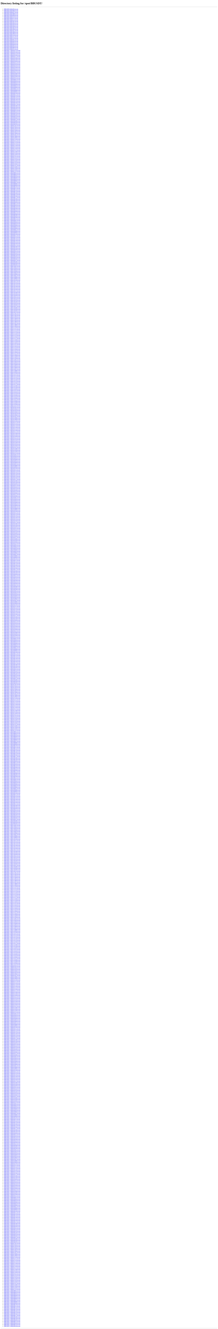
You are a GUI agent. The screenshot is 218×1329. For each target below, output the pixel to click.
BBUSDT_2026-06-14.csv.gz (12, 1217)
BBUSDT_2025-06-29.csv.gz (12, 681)
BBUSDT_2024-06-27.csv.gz (12, 119)
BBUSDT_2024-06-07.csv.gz (12, 88)
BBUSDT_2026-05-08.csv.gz (12, 1160)
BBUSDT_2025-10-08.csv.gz (12, 836)
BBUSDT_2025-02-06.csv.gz (12, 462)
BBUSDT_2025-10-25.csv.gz (12, 862)
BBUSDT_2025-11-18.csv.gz (12, 898)
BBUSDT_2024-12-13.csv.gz (12, 378)
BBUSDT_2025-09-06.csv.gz (12, 787)
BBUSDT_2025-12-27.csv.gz (12, 958)
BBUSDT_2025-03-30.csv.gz (12, 542)
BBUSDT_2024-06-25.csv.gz (12, 116)
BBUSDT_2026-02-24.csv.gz (12, 1049)
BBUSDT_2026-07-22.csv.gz (12, 1275)
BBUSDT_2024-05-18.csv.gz (12, 58)
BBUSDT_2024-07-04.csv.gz (12, 130)
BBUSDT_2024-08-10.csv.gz (12, 186)
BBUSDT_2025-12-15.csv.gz (12, 940)
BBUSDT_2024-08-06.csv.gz (12, 180)
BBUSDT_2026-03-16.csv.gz (12, 1079)
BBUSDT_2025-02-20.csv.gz (12, 483)
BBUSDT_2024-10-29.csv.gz (12, 309)
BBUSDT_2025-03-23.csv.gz (12, 531)
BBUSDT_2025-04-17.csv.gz (12, 569)
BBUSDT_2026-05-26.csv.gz (12, 1188)
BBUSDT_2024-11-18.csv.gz (12, 340)
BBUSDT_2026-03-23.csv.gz (12, 1090)
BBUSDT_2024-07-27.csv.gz (12, 165)
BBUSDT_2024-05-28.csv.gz (12, 73)
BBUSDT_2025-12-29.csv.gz (12, 961)
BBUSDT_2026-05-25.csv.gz (12, 1186)
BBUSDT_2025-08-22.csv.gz (12, 764)
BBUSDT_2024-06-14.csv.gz (12, 99)
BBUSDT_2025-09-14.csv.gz (12, 799)
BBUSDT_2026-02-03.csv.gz (12, 1016)
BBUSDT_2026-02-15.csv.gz (12, 1035)
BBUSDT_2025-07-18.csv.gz (12, 710)
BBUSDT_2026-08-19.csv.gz (12, 1318)
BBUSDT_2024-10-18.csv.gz (12, 292)
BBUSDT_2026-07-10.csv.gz (12, 1257)
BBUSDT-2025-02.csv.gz (11, 23)
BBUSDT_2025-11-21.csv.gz (12, 903)
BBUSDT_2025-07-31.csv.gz (12, 730)
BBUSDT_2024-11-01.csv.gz (12, 314)
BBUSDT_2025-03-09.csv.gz (12, 510)
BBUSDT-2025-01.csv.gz (11, 21)
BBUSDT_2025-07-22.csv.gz (12, 716)
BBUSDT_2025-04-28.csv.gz (12, 586)
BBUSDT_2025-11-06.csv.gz (12, 880)
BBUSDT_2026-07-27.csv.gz (12, 1283)
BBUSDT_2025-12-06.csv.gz (12, 926)
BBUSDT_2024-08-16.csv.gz (12, 196)
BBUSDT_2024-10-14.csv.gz (12, 286)
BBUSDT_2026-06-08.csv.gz (12, 1208)
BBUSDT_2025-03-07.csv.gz (12, 506)
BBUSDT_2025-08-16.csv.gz (12, 755)
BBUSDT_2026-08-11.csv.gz (12, 1306)
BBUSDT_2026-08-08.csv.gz (12, 1301)
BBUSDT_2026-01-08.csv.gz (12, 977)
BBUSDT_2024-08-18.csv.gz (12, 199)
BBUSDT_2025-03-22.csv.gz (12, 529)
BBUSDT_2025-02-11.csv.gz (12, 470)
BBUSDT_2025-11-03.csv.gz (12, 876)
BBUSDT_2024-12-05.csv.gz (12, 366)
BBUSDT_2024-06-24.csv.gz (12, 114)
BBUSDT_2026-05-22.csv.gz (12, 1182)
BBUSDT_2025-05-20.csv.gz (12, 620)
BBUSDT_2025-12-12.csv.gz (12, 935)
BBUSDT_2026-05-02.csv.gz (12, 1151)
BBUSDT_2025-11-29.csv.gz (12, 915)
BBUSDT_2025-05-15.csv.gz (12, 612)
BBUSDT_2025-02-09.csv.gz (12, 467)
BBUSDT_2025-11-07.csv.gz (12, 882)
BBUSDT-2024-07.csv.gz (11, 12)
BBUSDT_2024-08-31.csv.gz (12, 219)
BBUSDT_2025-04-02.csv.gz (12, 546)
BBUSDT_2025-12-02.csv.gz (12, 920)
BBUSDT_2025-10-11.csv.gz (12, 840)
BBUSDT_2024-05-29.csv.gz (12, 75)
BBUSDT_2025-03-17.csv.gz (12, 522)
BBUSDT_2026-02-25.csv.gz (12, 1050)
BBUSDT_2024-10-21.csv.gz (12, 297)
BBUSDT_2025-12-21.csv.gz (12, 949)
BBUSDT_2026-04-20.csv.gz (12, 1133)
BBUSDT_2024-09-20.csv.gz (12, 249)
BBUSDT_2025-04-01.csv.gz (12, 545)
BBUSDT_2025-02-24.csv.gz (12, 490)
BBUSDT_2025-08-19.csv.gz (12, 759)
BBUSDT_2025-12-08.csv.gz (12, 929)
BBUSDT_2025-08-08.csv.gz (12, 742)
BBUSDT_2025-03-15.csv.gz (12, 519)
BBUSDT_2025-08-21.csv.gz (12, 762)
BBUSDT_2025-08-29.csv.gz (12, 774)
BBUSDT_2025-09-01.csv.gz (12, 779)
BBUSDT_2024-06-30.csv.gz (12, 124)
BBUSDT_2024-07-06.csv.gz (12, 133)
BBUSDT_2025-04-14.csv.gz (12, 565)
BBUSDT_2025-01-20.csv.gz (12, 436)
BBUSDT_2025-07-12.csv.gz (12, 701)
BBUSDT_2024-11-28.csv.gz (12, 355)
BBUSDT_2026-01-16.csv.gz (12, 989)
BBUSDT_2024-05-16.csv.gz (12, 55)
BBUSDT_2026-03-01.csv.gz (12, 1056)
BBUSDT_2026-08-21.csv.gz (12, 1321)
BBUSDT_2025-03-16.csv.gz (12, 520)
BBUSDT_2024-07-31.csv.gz (12, 171)
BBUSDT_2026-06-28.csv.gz (12, 1238)
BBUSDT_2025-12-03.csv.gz (12, 921)
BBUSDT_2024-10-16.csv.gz (12, 289)
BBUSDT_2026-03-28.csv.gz (12, 1098)
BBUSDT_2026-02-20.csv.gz (12, 1042)
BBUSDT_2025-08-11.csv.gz (12, 747)
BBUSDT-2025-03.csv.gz (11, 24)
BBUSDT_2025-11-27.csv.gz (12, 912)
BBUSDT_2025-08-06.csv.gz (12, 739)
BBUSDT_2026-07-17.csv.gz (12, 1268)
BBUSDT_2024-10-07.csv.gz (12, 275)
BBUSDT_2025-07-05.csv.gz (12, 690)
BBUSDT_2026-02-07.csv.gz (12, 1023)
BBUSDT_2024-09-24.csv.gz (12, 255)
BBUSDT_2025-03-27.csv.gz (12, 537)
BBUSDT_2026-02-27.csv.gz (12, 1053)
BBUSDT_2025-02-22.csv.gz (12, 487)
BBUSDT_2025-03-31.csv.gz (12, 543)
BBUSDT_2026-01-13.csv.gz (12, 984)
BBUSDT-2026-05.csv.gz (11, 46)
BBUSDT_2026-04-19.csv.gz (12, 1131)
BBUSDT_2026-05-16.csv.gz (12, 1173)
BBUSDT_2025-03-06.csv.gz (12, 505)
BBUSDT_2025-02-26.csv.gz (12, 493)
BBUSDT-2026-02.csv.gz (11, 41)
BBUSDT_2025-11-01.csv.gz (12, 872)
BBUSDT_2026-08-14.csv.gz (12, 1310)
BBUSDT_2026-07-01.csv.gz (12, 1243)
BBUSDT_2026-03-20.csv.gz (12, 1085)
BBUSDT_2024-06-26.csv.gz (12, 118)
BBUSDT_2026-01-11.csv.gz (12, 981)
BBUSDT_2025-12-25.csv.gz (12, 955)
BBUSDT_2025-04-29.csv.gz (12, 588)
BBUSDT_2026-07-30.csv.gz (12, 1287)
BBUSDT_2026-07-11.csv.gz (12, 1258)
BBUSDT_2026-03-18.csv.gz (12, 1082)
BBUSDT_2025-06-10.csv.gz (12, 652)
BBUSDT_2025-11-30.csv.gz (12, 917)
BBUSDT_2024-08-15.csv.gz (12, 194)
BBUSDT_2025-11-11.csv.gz (12, 888)
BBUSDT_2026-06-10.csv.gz (12, 1211)
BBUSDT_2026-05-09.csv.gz (12, 1162)
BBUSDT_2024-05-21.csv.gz (12, 62)
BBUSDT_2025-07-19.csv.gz (12, 712)
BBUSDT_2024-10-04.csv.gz (12, 271)
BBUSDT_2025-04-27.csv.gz (12, 585)
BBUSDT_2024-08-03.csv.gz (12, 176)
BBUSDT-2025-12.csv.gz (11, 38)
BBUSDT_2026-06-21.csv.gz (12, 1228)
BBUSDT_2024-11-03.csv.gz (12, 317)
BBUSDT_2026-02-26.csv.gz (12, 1052)
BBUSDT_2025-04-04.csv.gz (12, 549)
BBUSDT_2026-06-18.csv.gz (12, 1223)
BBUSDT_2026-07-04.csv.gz (12, 1248)
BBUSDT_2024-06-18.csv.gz (12, 105)
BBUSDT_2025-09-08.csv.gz (12, 790)
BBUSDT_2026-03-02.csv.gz (12, 1058)
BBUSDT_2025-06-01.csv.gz (12, 638)
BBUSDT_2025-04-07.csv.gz (12, 554)
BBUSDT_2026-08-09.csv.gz (12, 1303)
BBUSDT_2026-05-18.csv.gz (12, 1176)
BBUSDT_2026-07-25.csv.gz (12, 1280)
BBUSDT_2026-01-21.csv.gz (12, 996)
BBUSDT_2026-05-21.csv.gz (12, 1180)
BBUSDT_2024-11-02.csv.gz (12, 315)
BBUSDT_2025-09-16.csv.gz (12, 802)
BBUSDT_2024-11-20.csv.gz (12, 343)
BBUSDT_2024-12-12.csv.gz (12, 376)
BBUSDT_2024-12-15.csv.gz (12, 381)
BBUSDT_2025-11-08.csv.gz (12, 883)
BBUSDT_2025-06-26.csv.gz (12, 676)
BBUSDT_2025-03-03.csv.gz (12, 500)
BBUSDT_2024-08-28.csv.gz (12, 214)
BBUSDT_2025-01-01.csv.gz (12, 407)
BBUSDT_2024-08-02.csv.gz (12, 174)
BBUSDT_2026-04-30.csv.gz (12, 1148)
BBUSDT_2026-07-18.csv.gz (12, 1269)
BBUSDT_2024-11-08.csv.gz (12, 324)
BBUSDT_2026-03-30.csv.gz (12, 1101)
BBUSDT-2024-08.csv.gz (11, 13)
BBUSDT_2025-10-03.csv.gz (12, 828)
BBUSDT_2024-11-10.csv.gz (12, 327)
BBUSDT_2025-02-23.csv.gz (12, 488)
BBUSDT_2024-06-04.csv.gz (12, 84)
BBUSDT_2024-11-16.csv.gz (12, 336)
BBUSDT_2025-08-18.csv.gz (12, 758)
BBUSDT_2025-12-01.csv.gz (12, 918)
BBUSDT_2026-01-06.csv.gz (12, 974)
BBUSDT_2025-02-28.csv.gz (12, 496)
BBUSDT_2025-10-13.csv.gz (12, 843)
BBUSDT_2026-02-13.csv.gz (12, 1032)
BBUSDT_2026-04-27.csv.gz (12, 1143)
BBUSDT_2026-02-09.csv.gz (12, 1026)
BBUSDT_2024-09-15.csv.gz (12, 242)
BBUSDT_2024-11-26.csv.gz (12, 352)
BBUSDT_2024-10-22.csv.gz (12, 298)
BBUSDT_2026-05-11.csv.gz (12, 1165)
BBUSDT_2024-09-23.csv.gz (12, 254)
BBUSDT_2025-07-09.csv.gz (12, 696)
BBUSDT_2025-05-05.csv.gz (12, 597)
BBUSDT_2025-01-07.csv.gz (12, 416)
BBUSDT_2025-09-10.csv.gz (12, 793)
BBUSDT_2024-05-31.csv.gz (12, 78)
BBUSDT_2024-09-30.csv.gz (12, 265)
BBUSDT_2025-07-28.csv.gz (12, 725)
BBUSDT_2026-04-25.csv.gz (12, 1140)
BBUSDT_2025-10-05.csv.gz (12, 831)
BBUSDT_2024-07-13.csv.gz (12, 144)
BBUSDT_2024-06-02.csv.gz (12, 81)
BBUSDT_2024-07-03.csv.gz (12, 128)
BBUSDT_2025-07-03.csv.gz (12, 687)
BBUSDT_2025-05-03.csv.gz (12, 594)
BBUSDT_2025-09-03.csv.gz (12, 782)
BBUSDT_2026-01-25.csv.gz (12, 1003)
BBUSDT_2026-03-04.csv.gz (12, 1061)
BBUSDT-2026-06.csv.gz (11, 47)
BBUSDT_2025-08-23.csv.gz (12, 765)
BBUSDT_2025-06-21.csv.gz (12, 669)
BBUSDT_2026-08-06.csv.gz (12, 1298)
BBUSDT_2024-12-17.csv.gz (12, 384)
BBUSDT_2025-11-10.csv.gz (12, 886)
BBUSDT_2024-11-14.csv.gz (12, 333)
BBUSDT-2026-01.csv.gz (11, 39)
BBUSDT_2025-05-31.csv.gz (12, 637)
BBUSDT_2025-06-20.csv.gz (12, 667)
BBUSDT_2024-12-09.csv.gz (12, 372)
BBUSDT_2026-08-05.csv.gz (12, 1297)
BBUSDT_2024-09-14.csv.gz (12, 240)
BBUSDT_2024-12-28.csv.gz (12, 401)
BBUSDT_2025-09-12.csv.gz (12, 796)
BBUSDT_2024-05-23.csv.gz (12, 65)
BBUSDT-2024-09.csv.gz (11, 15)
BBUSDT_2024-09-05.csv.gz (12, 226)
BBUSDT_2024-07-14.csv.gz (12, 145)
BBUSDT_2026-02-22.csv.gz (12, 1045)
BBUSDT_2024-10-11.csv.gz (12, 281)
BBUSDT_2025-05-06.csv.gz (12, 598)
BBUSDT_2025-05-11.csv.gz (12, 606)
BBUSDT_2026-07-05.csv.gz (12, 1249)
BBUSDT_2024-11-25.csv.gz (12, 350)
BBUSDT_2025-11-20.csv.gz (12, 902)
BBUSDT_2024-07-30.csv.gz (12, 170)
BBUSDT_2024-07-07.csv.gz (12, 134)
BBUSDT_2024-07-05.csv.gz (12, 131)
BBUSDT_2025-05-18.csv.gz (12, 617)
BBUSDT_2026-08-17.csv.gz (12, 1315)
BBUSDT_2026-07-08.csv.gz (12, 1254)
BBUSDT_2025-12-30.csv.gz (12, 963)
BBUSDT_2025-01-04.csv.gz (12, 412)
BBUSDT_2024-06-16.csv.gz (12, 102)
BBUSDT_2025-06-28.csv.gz (12, 679)
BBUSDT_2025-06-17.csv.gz (12, 663)
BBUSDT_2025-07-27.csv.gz (12, 724)
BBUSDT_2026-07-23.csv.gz (12, 1277)
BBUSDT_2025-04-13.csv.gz (12, 563)
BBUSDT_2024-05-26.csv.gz (12, 70)
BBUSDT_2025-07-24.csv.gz (12, 719)
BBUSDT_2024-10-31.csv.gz (12, 312)
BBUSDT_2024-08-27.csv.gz (12, 212)
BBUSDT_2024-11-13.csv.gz (12, 332)
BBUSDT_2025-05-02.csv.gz (12, 592)
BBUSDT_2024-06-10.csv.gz (12, 93)
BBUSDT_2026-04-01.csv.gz (12, 1104)
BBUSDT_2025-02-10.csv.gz (12, 468)
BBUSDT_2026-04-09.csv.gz (12, 1116)
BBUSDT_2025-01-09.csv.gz (12, 419)
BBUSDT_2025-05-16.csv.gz (12, 614)
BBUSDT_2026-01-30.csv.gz (12, 1010)
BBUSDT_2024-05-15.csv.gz (12, 53)
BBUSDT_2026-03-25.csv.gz (12, 1093)
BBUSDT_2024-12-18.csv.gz (12, 385)
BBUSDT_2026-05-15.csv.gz (12, 1171)
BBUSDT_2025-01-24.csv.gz (12, 442)
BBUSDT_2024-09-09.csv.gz (12, 232)
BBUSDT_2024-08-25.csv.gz (12, 209)
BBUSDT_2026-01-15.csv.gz (12, 987)
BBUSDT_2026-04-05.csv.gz (12, 1110)
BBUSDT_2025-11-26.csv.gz (12, 911)
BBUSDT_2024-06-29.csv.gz (12, 122)
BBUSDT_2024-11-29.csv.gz (12, 356)
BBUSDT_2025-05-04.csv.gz (12, 595)
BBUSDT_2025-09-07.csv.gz (12, 788)
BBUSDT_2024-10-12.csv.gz (12, 283)
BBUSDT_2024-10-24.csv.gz (12, 301)
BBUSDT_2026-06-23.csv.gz (12, 1231)
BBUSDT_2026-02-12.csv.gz (12, 1030)
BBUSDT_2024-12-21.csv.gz (12, 390)
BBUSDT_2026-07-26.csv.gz (12, 1281)
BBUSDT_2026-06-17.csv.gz (12, 1222)
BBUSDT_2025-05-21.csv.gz (12, 621)
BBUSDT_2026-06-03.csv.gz (12, 1200)
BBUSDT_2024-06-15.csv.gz (12, 101)
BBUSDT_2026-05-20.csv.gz (12, 1179)
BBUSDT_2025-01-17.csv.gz (12, 431)
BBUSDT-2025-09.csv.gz (11, 33)
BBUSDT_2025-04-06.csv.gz (12, 552)
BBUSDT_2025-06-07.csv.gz (12, 647)
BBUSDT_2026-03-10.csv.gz (12, 1070)
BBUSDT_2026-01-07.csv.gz (12, 975)
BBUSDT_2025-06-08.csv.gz (12, 649)
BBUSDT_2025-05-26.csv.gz (12, 629)
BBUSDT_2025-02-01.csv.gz (12, 454)
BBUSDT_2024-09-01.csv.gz (12, 220)
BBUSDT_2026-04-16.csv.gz (12, 1127)
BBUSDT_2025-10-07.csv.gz (12, 834)
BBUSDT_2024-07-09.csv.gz (12, 137)
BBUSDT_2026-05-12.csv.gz (12, 1166)
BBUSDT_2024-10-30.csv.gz (12, 310)
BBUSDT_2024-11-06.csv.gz (12, 321)
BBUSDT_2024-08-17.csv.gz (12, 197)
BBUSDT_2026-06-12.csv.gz (12, 1214)
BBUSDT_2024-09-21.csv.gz (12, 251)
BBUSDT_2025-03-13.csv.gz (12, 516)
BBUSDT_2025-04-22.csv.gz (12, 577)
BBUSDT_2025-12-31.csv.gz (12, 964)
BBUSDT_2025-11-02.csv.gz (12, 874)
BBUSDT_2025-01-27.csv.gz (12, 447)
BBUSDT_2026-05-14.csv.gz (12, 1170)
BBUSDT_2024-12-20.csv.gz (12, 389)
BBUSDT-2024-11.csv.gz (11, 18)
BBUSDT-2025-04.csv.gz (11, 26)
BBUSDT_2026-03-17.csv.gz (12, 1081)
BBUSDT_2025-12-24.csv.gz (12, 954)
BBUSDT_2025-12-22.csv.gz (12, 951)
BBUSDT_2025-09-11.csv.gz (12, 794)
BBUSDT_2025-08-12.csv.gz (12, 748)
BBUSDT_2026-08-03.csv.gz (12, 1294)
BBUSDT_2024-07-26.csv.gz (12, 163)
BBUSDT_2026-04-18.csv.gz (12, 1130)
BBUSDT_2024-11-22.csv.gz (12, 346)
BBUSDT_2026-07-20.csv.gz (12, 1272)
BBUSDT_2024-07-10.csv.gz (12, 139)
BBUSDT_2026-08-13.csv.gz (12, 1309)
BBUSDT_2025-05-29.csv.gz (12, 634)
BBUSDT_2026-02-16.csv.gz (12, 1036)
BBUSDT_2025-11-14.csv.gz (12, 892)
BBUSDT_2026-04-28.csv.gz (12, 1145)
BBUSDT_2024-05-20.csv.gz (12, 61)
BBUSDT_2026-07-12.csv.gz (12, 1260)
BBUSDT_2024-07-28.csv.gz (12, 167)
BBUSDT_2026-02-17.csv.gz (12, 1038)
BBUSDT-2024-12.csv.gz (11, 20)
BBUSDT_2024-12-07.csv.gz (12, 369)
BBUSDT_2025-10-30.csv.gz (12, 869)
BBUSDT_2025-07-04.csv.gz (12, 689)
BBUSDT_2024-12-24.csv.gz (12, 395)
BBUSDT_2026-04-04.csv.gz (12, 1108)
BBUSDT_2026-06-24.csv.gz (12, 1232)
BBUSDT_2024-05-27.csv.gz (12, 72)
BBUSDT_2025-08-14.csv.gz (12, 751)
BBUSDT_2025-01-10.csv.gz (12, 421)
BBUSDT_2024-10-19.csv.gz (12, 294)
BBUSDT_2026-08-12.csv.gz (12, 1307)
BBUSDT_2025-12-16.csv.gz (12, 941)
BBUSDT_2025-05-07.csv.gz (12, 600)
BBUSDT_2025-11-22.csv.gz (12, 905)
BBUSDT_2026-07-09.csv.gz (12, 1255)
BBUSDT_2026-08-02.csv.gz (12, 1292)
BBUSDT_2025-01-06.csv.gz (12, 415)
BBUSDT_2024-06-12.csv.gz (12, 96)
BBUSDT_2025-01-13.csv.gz (12, 425)
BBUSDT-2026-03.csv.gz (11, 42)
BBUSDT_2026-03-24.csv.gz (12, 1091)
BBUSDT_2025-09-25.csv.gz (12, 816)
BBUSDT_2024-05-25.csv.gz (12, 69)
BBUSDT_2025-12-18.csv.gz (12, 944)
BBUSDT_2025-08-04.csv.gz (12, 736)
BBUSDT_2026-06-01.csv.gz (12, 1197)
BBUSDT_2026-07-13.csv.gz (12, 1261)
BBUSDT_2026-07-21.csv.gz (12, 1274)
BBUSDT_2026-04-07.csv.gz (12, 1113)
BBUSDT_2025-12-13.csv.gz (12, 937)
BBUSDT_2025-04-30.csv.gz (12, 589)
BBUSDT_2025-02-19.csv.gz (12, 482)
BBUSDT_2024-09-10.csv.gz (12, 234)
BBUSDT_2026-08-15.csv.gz (12, 1312)
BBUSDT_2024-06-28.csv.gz (12, 121)
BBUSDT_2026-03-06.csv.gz (12, 1064)
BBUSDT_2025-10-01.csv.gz (12, 825)
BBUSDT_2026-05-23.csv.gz (12, 1183)
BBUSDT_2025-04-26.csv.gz (12, 583)
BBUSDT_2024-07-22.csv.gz (12, 157)
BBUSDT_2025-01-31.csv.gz (12, 453)
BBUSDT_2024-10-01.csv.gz (12, 266)
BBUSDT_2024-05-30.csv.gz (12, 76)
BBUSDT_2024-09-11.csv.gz (12, 235)
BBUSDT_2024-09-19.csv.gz (12, 248)
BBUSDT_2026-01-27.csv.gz (12, 1006)
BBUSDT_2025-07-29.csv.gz (12, 727)
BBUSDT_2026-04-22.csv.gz (12, 1136)
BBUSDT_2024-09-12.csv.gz (12, 237)
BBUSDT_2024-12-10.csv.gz (12, 373)
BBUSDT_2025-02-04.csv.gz (12, 459)
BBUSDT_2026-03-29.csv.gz (12, 1099)
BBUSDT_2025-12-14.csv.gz (12, 938)
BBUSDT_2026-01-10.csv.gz (12, 980)
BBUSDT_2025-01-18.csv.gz (12, 433)
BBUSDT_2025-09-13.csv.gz (12, 797)
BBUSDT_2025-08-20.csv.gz (12, 761)
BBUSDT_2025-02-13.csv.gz (12, 473)
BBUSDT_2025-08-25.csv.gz (12, 768)
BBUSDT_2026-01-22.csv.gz (12, 998)
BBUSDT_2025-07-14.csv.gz (12, 704)
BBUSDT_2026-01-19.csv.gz (12, 993)
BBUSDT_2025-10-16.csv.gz (12, 848)
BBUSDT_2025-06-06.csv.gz (12, 646)
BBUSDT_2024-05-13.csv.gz (12, 50)
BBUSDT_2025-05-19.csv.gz (12, 618)
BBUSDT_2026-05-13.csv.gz (12, 1168)
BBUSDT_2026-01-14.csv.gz (12, 986)
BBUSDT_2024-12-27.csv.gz (12, 399)
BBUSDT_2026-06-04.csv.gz (12, 1202)
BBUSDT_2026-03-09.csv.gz (12, 1068)
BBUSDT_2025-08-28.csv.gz (12, 773)
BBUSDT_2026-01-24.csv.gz (12, 1001)
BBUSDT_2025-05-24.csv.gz (12, 626)
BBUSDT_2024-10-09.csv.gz (12, 278)
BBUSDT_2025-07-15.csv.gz (12, 706)
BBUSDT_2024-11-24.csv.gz (12, 349)
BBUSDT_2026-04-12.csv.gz (12, 1121)
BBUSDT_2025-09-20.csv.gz (12, 808)
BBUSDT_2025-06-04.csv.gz (12, 643)
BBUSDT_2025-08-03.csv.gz (12, 735)
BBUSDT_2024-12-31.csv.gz (12, 405)
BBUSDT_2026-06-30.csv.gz (12, 1241)
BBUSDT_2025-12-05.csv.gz (12, 925)
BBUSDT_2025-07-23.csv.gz (12, 718)
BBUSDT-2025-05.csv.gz (11, 27)
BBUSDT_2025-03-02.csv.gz (12, 499)
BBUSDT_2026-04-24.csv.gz (12, 1139)
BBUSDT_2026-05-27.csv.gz (12, 1189)
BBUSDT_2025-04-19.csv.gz (12, 572)
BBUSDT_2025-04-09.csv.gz (12, 557)
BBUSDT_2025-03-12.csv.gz (12, 514)
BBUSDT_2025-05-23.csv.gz (12, 624)
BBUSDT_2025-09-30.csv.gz (12, 823)
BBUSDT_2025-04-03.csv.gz (12, 548)
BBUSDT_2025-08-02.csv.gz (12, 733)
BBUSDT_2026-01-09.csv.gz (12, 978)
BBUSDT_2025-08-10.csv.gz (12, 745)
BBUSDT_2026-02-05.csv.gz (12, 1019)
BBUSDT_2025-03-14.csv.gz (12, 517)
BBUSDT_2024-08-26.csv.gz (12, 211)
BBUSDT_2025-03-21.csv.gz (12, 528)
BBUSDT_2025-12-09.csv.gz (12, 931)
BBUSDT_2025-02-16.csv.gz (12, 477)
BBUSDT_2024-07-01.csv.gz (12, 125)
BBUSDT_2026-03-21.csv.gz (12, 1087)
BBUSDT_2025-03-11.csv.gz (12, 513)
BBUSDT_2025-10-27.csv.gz (12, 865)
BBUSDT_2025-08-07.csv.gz (12, 741)
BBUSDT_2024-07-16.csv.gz (12, 148)
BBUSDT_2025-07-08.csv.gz (12, 695)
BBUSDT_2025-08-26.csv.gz (12, 770)
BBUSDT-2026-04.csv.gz (11, 44)
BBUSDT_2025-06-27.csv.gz (12, 678)
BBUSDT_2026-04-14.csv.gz (12, 1124)
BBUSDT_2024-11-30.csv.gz (12, 358)
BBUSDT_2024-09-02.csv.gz (12, 222)
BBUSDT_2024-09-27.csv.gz (12, 260)
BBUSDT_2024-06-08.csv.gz (12, 90)
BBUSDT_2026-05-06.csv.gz (12, 1157)
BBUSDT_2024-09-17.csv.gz (12, 245)
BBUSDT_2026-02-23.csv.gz (12, 1047)
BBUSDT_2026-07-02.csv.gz (12, 1245)
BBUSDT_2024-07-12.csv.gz (12, 142)
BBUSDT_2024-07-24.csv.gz (12, 160)
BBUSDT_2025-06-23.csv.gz (12, 672)
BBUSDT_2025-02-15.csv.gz (12, 476)
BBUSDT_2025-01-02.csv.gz (12, 408)
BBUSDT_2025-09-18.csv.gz (12, 805)
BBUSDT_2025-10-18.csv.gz (12, 851)
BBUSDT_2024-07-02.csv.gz (12, 127)
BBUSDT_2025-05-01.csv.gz (12, 591)
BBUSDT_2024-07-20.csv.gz (12, 154)
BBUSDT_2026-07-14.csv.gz (12, 1263)
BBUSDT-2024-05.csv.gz (11, 9)
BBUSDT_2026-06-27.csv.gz (12, 1237)
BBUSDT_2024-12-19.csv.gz (12, 387)
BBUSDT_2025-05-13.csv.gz (12, 609)
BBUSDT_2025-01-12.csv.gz (12, 424)
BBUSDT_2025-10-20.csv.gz (12, 854)
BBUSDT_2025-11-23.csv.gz (12, 906)
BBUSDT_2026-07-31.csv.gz (12, 1289)
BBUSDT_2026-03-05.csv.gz (12, 1062)
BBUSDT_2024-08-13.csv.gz (12, 191)
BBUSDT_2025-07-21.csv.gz (12, 715)
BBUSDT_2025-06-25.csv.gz (12, 675)
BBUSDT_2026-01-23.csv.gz (12, 1000)
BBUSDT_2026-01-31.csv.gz (12, 1012)
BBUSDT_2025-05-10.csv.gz (12, 604)
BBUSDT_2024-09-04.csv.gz (12, 225)
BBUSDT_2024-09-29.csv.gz (12, 263)
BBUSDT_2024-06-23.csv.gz (12, 113)
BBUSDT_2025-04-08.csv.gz (12, 555)
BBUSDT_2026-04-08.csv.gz (12, 1114)
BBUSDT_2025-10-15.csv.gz (12, 846)
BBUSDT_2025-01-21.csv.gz (12, 438)
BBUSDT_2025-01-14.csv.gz (12, 427)
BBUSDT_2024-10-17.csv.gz (12, 291)
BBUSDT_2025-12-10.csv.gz (12, 932)
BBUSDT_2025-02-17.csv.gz (12, 479)
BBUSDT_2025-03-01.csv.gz (12, 497)
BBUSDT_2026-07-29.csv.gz (12, 1286)
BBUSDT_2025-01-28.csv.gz (12, 448)
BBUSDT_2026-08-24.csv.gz (12, 1326)
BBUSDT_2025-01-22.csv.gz (12, 439)
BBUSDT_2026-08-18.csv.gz (12, 1317)
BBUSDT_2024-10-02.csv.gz (12, 268)
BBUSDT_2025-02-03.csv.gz (12, 457)
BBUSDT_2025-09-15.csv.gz (12, 800)
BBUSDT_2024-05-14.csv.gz (12, 52)
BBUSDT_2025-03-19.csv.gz (12, 525)
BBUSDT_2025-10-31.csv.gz (12, 871)
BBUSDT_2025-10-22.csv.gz (12, 857)
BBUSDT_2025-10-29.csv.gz (12, 868)
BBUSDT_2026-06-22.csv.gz (12, 1229)
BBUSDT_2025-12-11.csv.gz (12, 934)
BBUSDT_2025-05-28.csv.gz (12, 632)
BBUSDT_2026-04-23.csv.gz (12, 1137)
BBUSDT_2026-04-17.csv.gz (12, 1128)
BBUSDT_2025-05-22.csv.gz (12, 623)
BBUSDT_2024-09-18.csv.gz (12, 246)
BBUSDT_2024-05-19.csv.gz (12, 59)
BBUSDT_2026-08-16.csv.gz (12, 1313)
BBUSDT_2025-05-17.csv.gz (12, 615)
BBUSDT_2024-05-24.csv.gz (12, 67)
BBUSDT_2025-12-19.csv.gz (12, 946)
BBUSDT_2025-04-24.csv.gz (12, 580)
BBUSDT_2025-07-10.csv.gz (12, 698)
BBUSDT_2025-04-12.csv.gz (12, 562)
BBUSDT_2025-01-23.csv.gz (12, 441)
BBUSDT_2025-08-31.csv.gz (12, 777)
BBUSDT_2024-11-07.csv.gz (12, 323)
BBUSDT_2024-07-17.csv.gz (12, 150)
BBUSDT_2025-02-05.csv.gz (12, 461)
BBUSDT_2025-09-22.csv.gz (12, 811)
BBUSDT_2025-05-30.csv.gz (12, 635)
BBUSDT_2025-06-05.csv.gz (12, 644)
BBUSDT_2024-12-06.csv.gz (12, 367)
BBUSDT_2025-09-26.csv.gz (12, 817)
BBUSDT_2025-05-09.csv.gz (12, 603)
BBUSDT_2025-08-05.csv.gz (12, 738)
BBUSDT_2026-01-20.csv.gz (12, 995)
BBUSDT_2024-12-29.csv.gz (12, 402)
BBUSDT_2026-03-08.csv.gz (12, 1067)
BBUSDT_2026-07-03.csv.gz (12, 1246)
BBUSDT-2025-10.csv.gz (11, 35)
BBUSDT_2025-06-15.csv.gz (12, 660)
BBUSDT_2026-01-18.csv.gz (12, 992)
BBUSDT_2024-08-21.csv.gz (12, 203)
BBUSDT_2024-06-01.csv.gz (12, 79)
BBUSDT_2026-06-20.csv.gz (12, 1226)
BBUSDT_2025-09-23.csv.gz (12, 813)
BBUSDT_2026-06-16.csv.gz (12, 1220)
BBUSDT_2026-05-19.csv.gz (12, 1177)
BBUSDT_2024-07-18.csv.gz (12, 151)
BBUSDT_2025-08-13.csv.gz (12, 750)
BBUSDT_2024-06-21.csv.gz (12, 110)
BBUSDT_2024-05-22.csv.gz (12, 64)
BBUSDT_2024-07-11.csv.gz (12, 140)
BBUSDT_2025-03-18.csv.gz (12, 523)
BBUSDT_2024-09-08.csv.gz (12, 231)
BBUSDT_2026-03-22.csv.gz (12, 1088)
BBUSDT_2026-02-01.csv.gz (12, 1013)
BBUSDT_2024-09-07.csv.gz (12, 229)
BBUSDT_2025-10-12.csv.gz (12, 842)
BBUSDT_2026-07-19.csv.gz (12, 1271)
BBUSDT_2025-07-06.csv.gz (12, 692)
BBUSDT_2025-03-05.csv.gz (12, 503)
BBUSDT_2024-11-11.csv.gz (12, 329)
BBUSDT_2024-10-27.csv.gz (12, 306)
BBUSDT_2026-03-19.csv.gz (12, 1084)
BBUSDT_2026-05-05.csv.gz (12, 1156)
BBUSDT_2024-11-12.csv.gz (12, 330)
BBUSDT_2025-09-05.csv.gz (12, 785)
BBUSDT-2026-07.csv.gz (11, 49)
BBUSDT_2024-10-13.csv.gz (12, 284)
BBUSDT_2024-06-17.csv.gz (12, 104)
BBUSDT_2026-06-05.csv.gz (12, 1203)
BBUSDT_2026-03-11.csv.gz (12, 1072)
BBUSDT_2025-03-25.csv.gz (12, 534)
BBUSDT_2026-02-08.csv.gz (12, 1024)
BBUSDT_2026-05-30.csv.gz (12, 1194)
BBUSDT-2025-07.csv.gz (11, 30)
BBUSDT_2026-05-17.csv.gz (12, 1174)
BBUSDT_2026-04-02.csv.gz (12, 1105)
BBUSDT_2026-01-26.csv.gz (12, 1004)
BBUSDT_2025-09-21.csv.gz (12, 810)
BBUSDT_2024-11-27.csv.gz (12, 353)
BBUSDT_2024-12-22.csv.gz (12, 392)
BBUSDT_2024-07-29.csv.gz (12, 168)
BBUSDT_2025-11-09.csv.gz (12, 885)
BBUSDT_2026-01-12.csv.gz (12, 983)
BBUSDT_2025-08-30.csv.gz (12, 776)
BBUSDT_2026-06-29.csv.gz (12, 1240)
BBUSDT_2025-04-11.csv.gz (12, 560)
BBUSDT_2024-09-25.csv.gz (12, 257)
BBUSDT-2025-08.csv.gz (11, 32)
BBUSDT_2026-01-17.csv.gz (12, 990)
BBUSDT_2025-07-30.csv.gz (12, 728)
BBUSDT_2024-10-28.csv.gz (12, 307)
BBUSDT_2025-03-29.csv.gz (12, 540)
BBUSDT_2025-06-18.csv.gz (12, 664)
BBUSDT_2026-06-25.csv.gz (12, 1234)
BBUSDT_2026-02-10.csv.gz (12, 1027)
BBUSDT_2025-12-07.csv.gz (12, 928)
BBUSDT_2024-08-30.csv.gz (12, 217)
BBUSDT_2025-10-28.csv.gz (12, 866)
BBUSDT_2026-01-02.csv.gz (12, 967)
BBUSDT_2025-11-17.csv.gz (12, 897)
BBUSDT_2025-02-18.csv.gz (12, 480)
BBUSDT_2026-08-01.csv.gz (12, 1290)
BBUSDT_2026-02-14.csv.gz (12, 1033)
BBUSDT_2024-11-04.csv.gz (12, 318)
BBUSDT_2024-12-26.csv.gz (12, 398)
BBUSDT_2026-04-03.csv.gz (12, 1107)
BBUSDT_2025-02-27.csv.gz (12, 494)
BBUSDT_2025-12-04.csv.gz (12, 923)
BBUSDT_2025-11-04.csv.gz (12, 877)
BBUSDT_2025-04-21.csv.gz (12, 575)
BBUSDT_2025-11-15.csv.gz (12, 894)
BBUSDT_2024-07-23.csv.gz (12, 159)
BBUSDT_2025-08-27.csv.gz (12, 771)
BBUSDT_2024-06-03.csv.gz (12, 82)
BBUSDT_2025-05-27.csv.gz (12, 630)
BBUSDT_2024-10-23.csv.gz (12, 300)
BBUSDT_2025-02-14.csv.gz (12, 474)
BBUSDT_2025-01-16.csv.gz (12, 430)
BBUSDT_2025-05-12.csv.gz (12, 608)
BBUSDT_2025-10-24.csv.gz (12, 860)
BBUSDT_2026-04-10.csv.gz (12, 1117)
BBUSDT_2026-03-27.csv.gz (12, 1096)
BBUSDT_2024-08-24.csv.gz (12, 208)
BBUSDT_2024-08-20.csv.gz (12, 202)
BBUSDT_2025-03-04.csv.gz (12, 502)
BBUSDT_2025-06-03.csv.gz (12, 641)
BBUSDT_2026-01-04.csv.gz (12, 970)
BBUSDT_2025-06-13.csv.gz (12, 657)
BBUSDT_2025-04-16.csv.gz (12, 568)
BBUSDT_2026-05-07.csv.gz (12, 1159)
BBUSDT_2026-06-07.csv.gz (12, 1206)
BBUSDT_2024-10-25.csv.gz (12, 303)
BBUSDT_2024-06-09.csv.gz (12, 91)
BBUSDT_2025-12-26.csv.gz (12, 957)
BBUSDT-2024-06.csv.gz (11, 10)
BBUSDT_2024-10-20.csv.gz (12, 295)
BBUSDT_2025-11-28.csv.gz (12, 914)
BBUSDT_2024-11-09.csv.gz (12, 326)
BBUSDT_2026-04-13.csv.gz (12, 1122)
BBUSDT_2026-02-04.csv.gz (12, 1018)
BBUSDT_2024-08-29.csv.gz (12, 216)
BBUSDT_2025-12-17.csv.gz (12, 943)
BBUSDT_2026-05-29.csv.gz (12, 1192)
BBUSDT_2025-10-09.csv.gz (12, 837)
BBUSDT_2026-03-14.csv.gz (12, 1076)
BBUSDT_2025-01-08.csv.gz (12, 418)
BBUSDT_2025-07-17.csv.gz (12, 709)
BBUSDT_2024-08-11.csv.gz (12, 188)
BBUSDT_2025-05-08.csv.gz (12, 601)
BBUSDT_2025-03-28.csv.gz (12, 539)
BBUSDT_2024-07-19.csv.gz (12, 153)
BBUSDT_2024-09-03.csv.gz (12, 223)
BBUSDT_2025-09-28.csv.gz (12, 820)
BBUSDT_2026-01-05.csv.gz (12, 972)
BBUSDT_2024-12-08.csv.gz (12, 370)
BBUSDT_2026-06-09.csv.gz (12, 1209)
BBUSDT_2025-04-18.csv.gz (12, 571)
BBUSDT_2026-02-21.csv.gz (12, 1044)
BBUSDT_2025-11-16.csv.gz (12, 895)
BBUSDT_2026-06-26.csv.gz (12, 1235)
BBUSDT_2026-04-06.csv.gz (12, 1111)
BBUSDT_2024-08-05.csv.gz (12, 179)
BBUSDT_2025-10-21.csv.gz (12, 856)
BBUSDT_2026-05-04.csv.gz (12, 1154)
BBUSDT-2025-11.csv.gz (11, 36)
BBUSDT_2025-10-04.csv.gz (12, 830)
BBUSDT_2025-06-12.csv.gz (12, 655)
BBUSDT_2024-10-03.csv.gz (12, 269)
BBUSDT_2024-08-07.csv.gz (12, 182)
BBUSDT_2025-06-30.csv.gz (12, 683)
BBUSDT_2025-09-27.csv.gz (12, 819)
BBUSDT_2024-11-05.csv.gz (12, 320)
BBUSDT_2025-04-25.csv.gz (12, 581)
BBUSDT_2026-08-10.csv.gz (12, 1304)
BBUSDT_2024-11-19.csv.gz (12, 341)
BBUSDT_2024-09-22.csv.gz (12, 252)
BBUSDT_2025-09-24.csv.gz (12, 814)
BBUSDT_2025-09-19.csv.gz (12, 807)
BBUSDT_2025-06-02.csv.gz (12, 640)
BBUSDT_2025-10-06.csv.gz (12, 833)
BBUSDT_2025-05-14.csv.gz (12, 611)
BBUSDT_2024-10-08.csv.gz (12, 277)
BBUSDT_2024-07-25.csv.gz (12, 162)
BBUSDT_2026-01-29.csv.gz (12, 1009)
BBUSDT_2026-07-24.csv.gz (12, 1278)
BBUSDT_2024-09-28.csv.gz (12, 261)
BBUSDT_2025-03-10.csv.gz (12, 511)
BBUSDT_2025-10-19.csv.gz (12, 853)
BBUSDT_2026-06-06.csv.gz (12, 1205)
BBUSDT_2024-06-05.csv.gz (12, 85)
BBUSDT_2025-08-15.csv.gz (12, 753)
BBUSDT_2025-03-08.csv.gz (12, 508)
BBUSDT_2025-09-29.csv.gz (12, 822)
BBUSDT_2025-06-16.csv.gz (12, 661)
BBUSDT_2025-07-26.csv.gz (12, 722)
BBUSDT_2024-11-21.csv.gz (12, 344)
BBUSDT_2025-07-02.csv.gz (12, 686)
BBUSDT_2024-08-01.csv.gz (12, 173)
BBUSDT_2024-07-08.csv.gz (12, 136)
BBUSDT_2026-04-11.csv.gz (12, 1119)
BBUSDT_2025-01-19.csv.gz (12, 434)
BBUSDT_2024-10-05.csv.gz (12, 272)
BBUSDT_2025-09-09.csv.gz (12, 791)
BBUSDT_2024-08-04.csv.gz (12, 177)
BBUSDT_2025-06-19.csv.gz (12, 666)
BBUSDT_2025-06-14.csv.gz (12, 658)
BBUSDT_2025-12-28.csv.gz (12, 960)
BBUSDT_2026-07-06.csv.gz (12, 1251)
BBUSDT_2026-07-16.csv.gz (12, 1266)
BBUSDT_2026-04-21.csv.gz (12, 1134)
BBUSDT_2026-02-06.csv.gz (12, 1021)
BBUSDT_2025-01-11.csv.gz (12, 422)
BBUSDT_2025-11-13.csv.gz (12, 891)
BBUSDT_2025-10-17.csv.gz (12, 849)
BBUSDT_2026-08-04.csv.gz (12, 1295)
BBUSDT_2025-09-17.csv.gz (12, 804)
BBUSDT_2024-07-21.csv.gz (12, 156)
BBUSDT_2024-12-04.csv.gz (12, 364)
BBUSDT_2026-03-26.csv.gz (12, 1094)
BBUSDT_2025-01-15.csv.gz (12, 428)
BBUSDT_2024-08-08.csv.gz (12, 183)
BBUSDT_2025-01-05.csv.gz (12, 413)
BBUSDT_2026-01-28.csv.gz (12, 1007)
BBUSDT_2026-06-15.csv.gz (12, 1219)
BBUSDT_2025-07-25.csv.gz (12, 721)
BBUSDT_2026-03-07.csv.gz (12, 1065)
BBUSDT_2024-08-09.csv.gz (12, 185)
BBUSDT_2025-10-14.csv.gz (12, 845)
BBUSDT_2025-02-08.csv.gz (12, 465)
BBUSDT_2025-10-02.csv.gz (12, 826)
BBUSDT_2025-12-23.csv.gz (12, 952)
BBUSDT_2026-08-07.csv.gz (12, 1300)
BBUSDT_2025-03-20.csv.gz (12, 526)
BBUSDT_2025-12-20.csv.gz (12, 947)
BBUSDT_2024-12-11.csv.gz (12, 375)
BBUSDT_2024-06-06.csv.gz (12, 87)
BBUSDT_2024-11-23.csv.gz (12, 347)
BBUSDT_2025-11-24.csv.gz (12, 908)
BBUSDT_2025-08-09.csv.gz (12, 744)
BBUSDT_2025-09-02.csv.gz (12, 781)
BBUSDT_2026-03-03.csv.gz (12, 1059)
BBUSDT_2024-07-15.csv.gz (12, 147)
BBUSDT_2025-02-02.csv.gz (12, 456)
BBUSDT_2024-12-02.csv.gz (12, 361)
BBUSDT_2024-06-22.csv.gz (12, 111)
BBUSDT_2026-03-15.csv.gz (12, 1078)
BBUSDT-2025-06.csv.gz (11, 29)
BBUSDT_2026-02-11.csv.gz (12, 1029)
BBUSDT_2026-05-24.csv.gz (12, 1185)
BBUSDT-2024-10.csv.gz (11, 16)
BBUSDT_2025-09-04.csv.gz (12, 784)
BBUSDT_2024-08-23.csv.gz (12, 206)
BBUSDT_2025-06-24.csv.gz (12, 673)
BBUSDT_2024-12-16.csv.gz (12, 382)
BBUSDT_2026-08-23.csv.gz (12, 1324)
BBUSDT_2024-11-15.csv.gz (12, 335)
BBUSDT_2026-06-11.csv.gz (12, 1212)
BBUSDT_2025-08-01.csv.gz (12, 732)
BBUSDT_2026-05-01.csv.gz (12, 1150)
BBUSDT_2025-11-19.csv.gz (12, 900)
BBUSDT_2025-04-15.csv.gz (12, 566)
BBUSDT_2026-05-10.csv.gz (12, 1163)
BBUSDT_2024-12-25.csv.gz (12, 396)
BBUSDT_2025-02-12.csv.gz (12, 471)
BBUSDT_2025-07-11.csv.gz (12, 699)
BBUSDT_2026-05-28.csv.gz (12, 1191)
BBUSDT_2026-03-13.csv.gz (12, 1075)
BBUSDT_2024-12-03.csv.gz (12, 363)
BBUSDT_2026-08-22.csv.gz (12, 1323)
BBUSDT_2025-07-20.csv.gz (12, 713)
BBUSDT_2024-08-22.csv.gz (12, 205)
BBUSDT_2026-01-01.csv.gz (12, 966)
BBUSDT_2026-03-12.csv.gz (12, 1073)
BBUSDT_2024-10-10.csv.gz (12, 280)
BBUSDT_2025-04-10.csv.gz (12, 559)
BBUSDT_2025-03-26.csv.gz (12, 536)
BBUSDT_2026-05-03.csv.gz (12, 1153)
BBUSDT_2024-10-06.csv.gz (12, 274)
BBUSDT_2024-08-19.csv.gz (12, 200)
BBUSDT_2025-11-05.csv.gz (12, 879)
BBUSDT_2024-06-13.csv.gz (12, 98)
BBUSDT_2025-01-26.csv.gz (12, 445)
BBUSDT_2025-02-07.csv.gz (12, 464)
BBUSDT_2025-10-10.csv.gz (12, 839)
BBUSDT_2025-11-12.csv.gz (12, 889)
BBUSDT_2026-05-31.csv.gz (12, 1196)
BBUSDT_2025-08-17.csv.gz (12, 756)
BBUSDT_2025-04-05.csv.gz (12, 551)
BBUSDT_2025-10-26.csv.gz (12, 863)
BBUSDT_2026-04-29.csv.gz (12, 1147)
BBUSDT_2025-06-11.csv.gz (12, 653)
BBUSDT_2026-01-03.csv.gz (12, 969)
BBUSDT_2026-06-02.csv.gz (12, 1199)
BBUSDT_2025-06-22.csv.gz (12, 670)
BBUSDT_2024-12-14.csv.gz (12, 379)
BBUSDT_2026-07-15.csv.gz (12, 1264)
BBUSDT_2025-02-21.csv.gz (12, 485)
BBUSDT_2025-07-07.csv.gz (12, 693)
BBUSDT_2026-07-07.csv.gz (12, 1252)
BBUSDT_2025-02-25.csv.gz (12, 491)
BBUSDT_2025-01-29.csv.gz (12, 450)
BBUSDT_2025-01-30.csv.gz (12, 451)
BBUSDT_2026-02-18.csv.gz (12, 1039)
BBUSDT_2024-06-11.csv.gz (12, 95)
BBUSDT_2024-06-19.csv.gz (12, 107)
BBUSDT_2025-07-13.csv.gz (12, 702)
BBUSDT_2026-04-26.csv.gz (12, 1142)
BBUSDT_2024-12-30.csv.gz (12, 404)
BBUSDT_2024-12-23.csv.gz (12, 393)
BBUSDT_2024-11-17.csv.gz (12, 338)
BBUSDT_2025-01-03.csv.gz (12, 410)
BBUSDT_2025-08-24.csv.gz (12, 767)
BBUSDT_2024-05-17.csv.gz (12, 56)
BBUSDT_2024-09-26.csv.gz (12, 258)
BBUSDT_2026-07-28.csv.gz (12, 1284)
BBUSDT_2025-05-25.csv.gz (12, 627)
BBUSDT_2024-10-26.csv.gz (12, 304)
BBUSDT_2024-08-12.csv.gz (12, 189)
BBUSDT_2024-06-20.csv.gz (12, 108)
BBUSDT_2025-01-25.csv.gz (12, 444)
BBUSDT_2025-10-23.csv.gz (12, 859)
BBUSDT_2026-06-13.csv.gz (12, 1215)
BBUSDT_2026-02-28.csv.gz (12, 1055)
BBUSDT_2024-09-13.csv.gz (12, 238)
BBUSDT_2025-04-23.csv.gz (12, 578)
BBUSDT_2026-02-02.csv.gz (12, 1015)
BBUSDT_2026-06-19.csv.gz (12, 1225)
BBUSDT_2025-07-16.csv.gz (12, 707)
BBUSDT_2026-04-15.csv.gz (12, 1125)
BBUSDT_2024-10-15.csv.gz (12, 287)
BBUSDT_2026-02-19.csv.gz (12, 1041)
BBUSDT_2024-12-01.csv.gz (12, 359)
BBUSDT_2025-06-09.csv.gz (12, 650)
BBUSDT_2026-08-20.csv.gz (12, 1320)
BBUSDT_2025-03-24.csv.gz (12, 532)
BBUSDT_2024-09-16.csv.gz (12, 243)
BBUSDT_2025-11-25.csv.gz (12, 909)
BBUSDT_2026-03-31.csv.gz (12, 1102)
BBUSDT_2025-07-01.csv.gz (12, 684)
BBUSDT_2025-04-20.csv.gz (12, 574)
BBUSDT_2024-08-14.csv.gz (12, 193)
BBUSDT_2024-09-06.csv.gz (12, 228)
